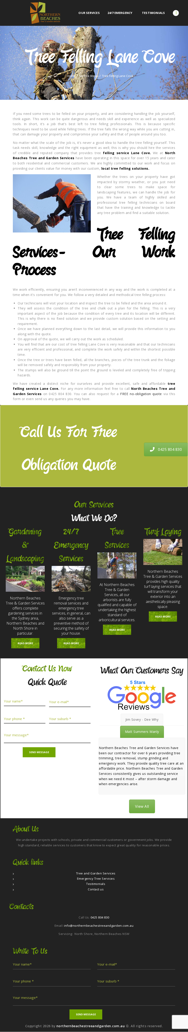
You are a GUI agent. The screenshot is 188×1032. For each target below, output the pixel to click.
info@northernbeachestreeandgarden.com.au (98, 926)
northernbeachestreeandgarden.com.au (91, 1026)
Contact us (96, 889)
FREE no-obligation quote (141, 394)
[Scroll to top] (179, 1023)
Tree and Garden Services (96, 873)
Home (71, 76)
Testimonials (95, 884)
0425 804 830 (170, 449)
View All (142, 806)
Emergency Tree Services (96, 878)
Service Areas (88, 76)
